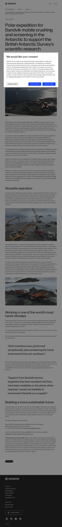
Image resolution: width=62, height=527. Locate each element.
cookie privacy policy (15, 77)
